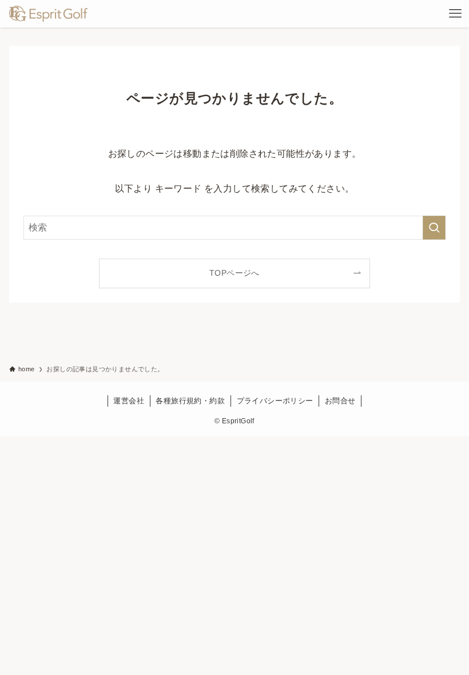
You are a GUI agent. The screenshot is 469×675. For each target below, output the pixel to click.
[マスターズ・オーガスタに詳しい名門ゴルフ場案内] (48, 13)
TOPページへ (234, 272)
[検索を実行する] (434, 228)
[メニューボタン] (455, 13)
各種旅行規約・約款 (190, 400)
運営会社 (128, 400)
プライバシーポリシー (275, 400)
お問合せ (340, 400)
